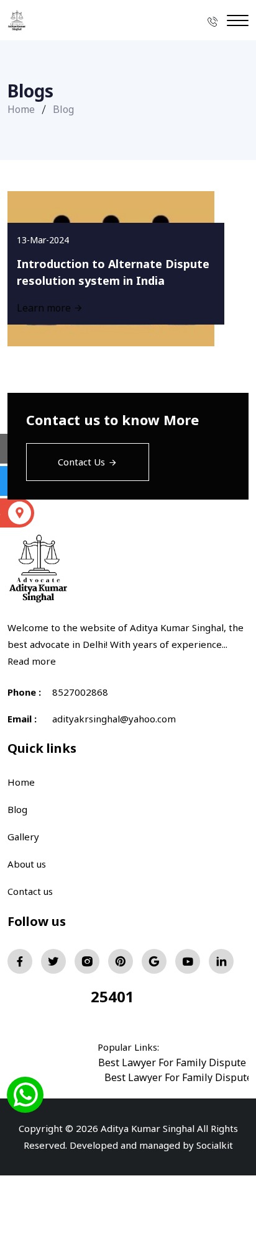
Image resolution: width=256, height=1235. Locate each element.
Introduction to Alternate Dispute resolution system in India (113, 272)
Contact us (30, 891)
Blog (17, 809)
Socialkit (214, 1145)
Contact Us (81, 462)
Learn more (45, 308)
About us (26, 864)
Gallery (23, 836)
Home (21, 109)
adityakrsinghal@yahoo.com (114, 718)
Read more (31, 661)
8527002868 (80, 692)
